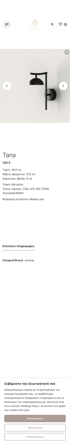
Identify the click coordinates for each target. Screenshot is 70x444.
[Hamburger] (7, 24)
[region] (35, 411)
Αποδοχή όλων (35, 418)
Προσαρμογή (35, 427)
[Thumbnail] (35, 24)
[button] (66, 52)
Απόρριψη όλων (35, 436)
